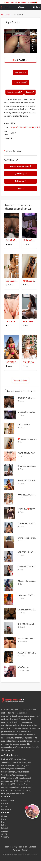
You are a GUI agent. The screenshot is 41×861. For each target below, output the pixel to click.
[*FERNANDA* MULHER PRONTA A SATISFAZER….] (8, 527)
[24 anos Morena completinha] (8, 584)
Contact (32, 847)
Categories (17, 847)
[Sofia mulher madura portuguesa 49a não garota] (10, 642)
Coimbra (5, 837)
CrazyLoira (6, 775)
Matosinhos (23, 641)
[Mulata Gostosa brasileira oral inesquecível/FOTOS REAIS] (10, 414)
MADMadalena (7, 778)
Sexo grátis (15, 2)
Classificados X (7, 801)
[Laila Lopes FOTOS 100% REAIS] (8, 599)
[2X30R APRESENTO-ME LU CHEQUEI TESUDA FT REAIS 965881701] (9, 401)
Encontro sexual (13, 92)
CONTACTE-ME (21, 60)
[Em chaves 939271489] (10, 613)
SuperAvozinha (7, 762)
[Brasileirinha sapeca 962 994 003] (8, 469)
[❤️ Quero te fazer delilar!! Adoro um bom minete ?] (9, 442)
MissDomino (23, 667)
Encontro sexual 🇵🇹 (29, 2)
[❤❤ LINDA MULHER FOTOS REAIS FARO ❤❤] (8, 498)
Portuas (4, 803)
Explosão (5, 759)
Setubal (4, 828)
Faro (26, 325)
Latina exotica (12, 281)
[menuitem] (6, 2)
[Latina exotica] (9, 428)
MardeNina (6, 784)
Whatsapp (20, 174)
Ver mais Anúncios (20, 380)
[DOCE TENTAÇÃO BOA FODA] (10, 456)
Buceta (29, 92)
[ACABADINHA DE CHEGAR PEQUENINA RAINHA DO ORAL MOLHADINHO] (8, 656)
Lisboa (18, 151)
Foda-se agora (19, 82)
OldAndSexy (6, 765)
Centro (10, 285)
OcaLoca (5, 768)
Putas (6, 2)
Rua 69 (4, 806)
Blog (25, 847)
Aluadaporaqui (7, 781)
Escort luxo (6, 809)
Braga (3, 822)
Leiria (3, 825)
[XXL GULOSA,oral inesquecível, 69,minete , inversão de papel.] (8, 628)
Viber (19, 188)
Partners (16, 850)
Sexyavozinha (7, 772)
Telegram (21, 181)
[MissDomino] (10, 671)
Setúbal (22, 627)
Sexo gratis (19, 72)
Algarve (4, 831)
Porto (10, 325)
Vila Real (23, 613)
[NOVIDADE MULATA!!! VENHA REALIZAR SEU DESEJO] (9, 484)
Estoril (22, 555)
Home (8, 847)
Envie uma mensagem (20, 166)
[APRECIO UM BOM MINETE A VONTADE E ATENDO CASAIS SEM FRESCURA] (8, 556)
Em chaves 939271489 (28, 609)
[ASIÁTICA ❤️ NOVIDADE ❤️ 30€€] (9, 513)
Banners (25, 850)
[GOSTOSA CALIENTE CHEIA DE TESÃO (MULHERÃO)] (8, 570)
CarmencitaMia (7, 790)
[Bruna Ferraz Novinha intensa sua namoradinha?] (9, 541)
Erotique (5, 793)
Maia (21, 569)
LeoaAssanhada (8, 787)
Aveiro (22, 670)
